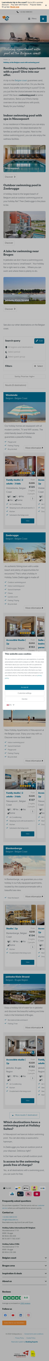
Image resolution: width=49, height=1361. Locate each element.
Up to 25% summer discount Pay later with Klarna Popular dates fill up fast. (22, 4)
